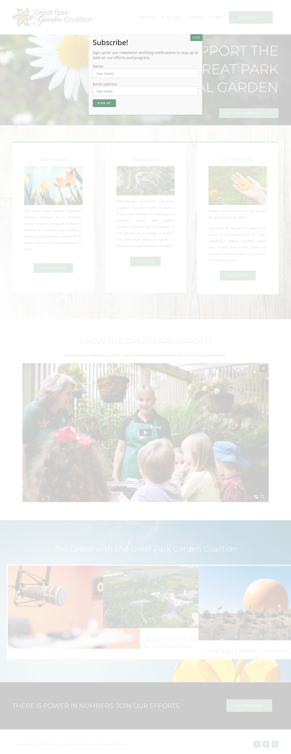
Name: (98, 66)
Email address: (105, 84)
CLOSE (196, 37)
